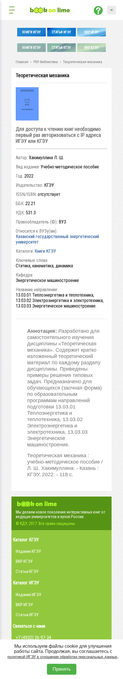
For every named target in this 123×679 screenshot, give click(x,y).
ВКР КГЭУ (91, 48)
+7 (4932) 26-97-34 (33, 637)
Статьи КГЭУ (61, 48)
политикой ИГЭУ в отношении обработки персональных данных (62, 657)
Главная (22, 62)
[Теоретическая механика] (27, 119)
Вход (111, 10)
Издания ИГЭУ (28, 594)
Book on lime (37, 503)
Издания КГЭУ (28, 551)
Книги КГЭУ (31, 48)
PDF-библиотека (45, 62)
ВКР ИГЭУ (91, 32)
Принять (62, 669)
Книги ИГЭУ (31, 32)
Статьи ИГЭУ (61, 32)
